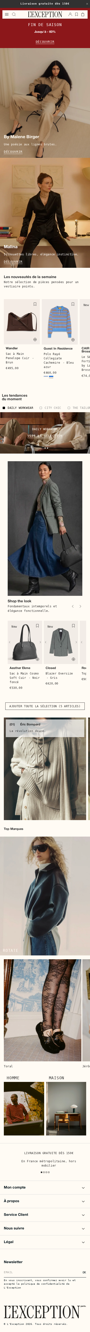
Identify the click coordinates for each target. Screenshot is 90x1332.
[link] (45, 769)
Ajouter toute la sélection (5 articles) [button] (44, 706)
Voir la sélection (45, 436)
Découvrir (45, 42)
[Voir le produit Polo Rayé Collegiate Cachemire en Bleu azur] (51, 377)
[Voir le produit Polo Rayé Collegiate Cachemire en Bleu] (46, 377)
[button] (87, 3)
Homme (13, 1078)
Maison (57, 1078)
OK (84, 1272)
